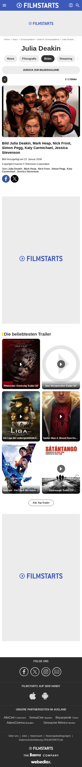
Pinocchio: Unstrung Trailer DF (21, 385)
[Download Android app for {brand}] (47, 695)
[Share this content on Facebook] (6, 179)
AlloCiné (9, 717)
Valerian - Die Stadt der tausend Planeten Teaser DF (21, 490)
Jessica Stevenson (28, 171)
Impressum (36, 736)
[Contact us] (57, 671)
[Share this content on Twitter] (15, 179)
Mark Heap (30, 168)
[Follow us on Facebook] (25, 671)
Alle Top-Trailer (41, 502)
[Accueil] (38, 5)
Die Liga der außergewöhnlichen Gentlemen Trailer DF (21, 438)
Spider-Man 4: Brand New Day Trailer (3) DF (61, 438)
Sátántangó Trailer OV (61, 490)
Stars (15, 39)
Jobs (24, 736)
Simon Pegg (59, 168)
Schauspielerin (27, 39)
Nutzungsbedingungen (58, 736)
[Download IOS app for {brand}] (35, 695)
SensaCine (36, 717)
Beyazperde (63, 717)
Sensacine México (55, 722)
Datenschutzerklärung (31, 740)
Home (7, 39)
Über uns (14, 736)
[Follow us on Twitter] (35, 671)
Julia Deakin (68, 39)
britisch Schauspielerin (48, 39)
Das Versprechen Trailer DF (61, 385)
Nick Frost (44, 168)
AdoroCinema (16, 722)
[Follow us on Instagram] (46, 671)
